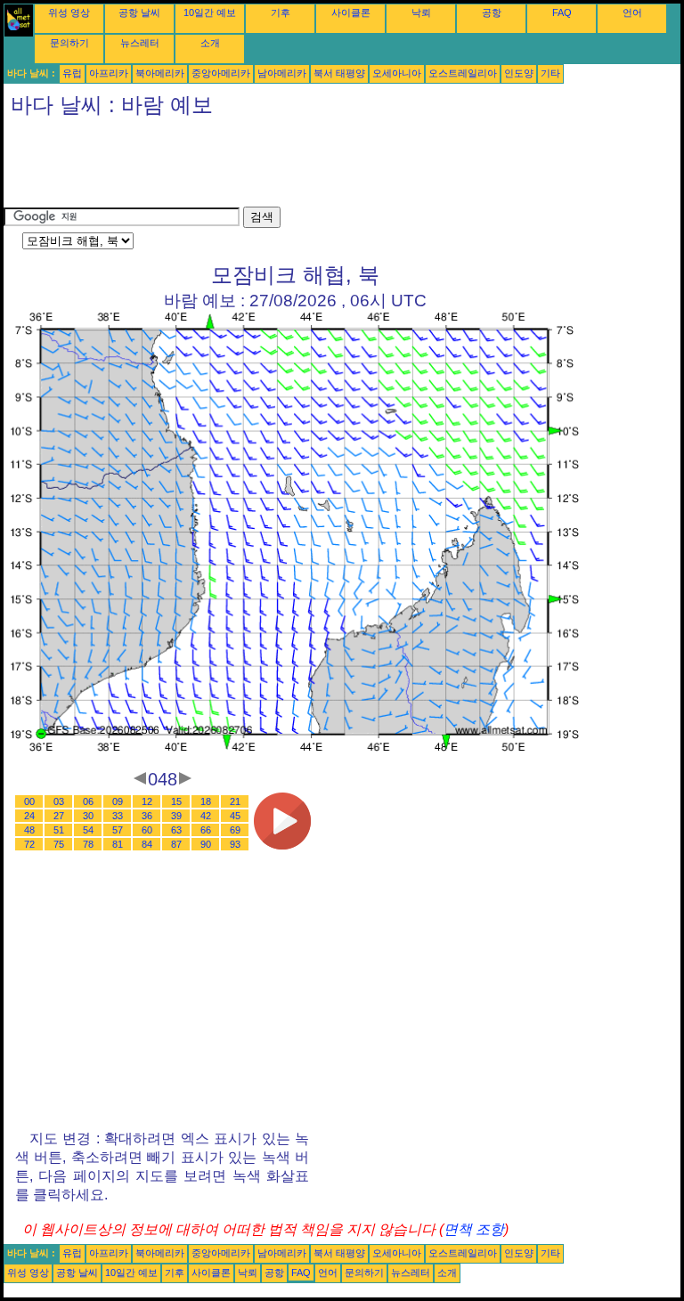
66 (205, 830)
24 (29, 815)
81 (117, 844)
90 (205, 844)
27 (58, 815)
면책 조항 (474, 1229)
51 (58, 830)
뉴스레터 (139, 42)
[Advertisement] (328, 166)
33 (117, 815)
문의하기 (69, 42)
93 (235, 844)
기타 (550, 73)
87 (176, 844)
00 (29, 801)
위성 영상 (69, 12)
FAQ (562, 12)
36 (147, 815)
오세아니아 (396, 73)
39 (176, 815)
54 (88, 830)
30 (88, 815)
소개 (210, 42)
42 (205, 815)
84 (147, 844)
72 (29, 844)
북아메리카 (159, 73)
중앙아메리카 (220, 73)
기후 (280, 12)
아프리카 (108, 73)
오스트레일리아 (462, 73)
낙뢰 (421, 12)
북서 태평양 (339, 73)
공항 (491, 12)
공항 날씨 (139, 12)
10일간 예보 (209, 12)
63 (176, 830)
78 (88, 844)
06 (88, 801)
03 (58, 801)
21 (235, 801)
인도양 (518, 73)
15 (176, 801)
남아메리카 (281, 73)
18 (205, 801)
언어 (632, 12)
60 (147, 830)
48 (29, 830)
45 (235, 815)
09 (117, 801)
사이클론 (350, 12)
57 (117, 830)
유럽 (72, 73)
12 (147, 801)
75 (58, 844)
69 (235, 830)
